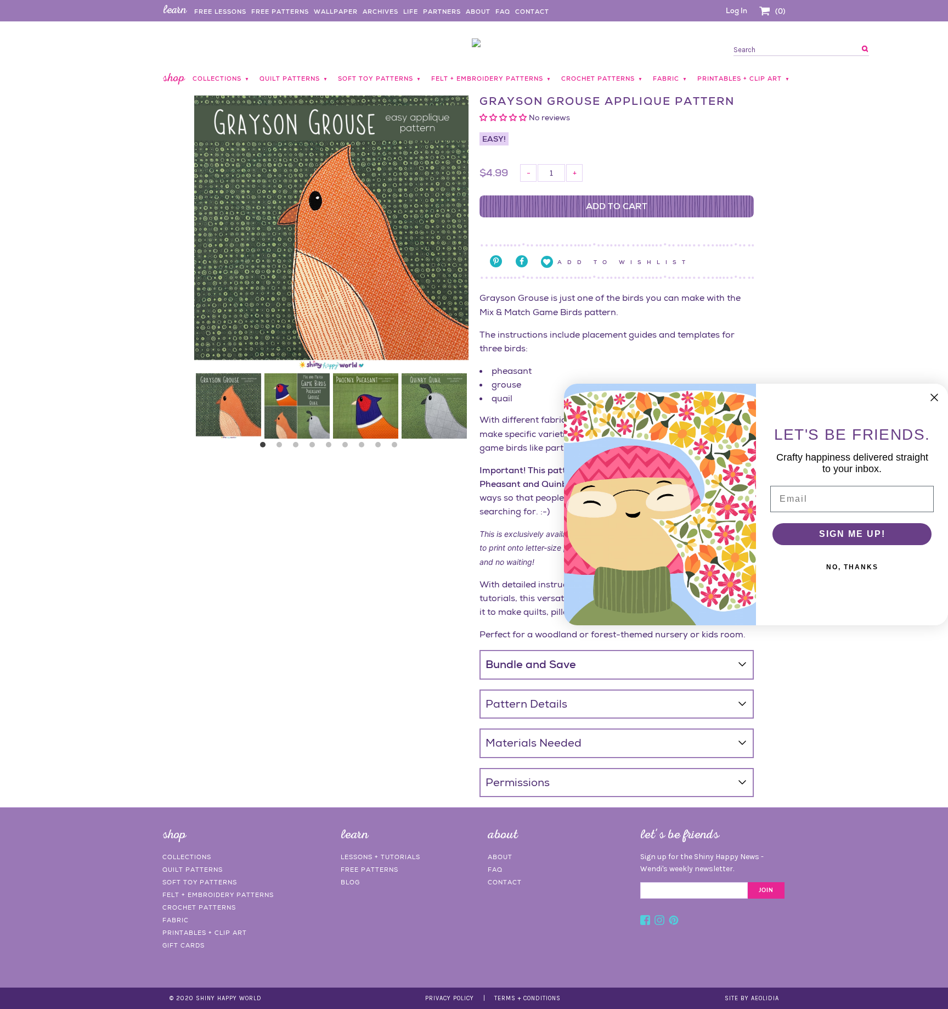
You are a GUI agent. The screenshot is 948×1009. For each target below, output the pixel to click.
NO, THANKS (852, 567)
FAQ (502, 11)
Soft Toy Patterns (199, 882)
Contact (532, 11)
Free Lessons (220, 11)
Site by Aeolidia (752, 998)
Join (766, 890)
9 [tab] (397, 447)
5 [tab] (331, 447)
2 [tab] (281, 447)
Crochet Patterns (199, 907)
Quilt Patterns (192, 869)
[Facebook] (645, 921)
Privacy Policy (449, 998)
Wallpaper (336, 11)
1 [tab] (265, 447)
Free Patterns (280, 11)
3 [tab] (298, 447)
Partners (442, 11)
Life (410, 11)
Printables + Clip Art (204, 933)
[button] (504, 117)
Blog (350, 882)
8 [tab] (380, 447)
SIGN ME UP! (852, 534)
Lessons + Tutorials (380, 857)
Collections (186, 857)
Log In (736, 10)
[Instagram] (659, 921)
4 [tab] (314, 447)
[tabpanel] (228, 406)
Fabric (175, 920)
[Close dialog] (934, 397)
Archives (380, 11)
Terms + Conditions (527, 998)
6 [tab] (347, 447)
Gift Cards (183, 945)
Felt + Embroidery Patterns (218, 895)
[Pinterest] (674, 921)
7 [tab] (364, 447)
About (478, 11)
